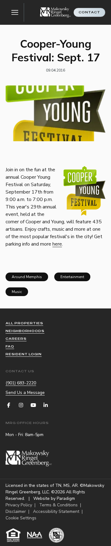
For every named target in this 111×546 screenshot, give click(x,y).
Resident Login (24, 354)
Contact (89, 12)
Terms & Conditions (58, 505)
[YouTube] (33, 405)
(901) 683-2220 (21, 383)
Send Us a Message (25, 392)
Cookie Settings (21, 518)
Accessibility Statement (56, 511)
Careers (16, 339)
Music (17, 291)
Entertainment (72, 276)
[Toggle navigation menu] (15, 12)
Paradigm (66, 498)
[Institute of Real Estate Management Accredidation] (56, 535)
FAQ (10, 346)
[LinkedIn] (46, 405)
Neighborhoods (25, 331)
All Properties (24, 323)
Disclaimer (16, 511)
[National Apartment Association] (35, 535)
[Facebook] (9, 405)
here (57, 244)
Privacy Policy (19, 505)
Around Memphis (27, 276)
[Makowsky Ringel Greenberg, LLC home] (55, 12)
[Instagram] (21, 405)
